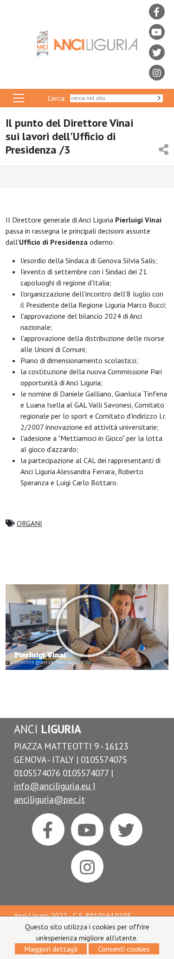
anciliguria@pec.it (49, 799)
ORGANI (29, 523)
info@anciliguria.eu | (54, 786)
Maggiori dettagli (50, 948)
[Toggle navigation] (19, 98)
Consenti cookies (124, 948)
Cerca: (59, 98)
